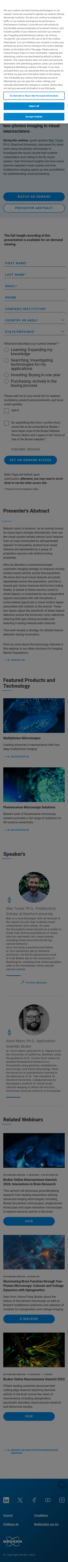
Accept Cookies (34, 116)
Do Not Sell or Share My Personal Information (34, 95)
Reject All (34, 106)
